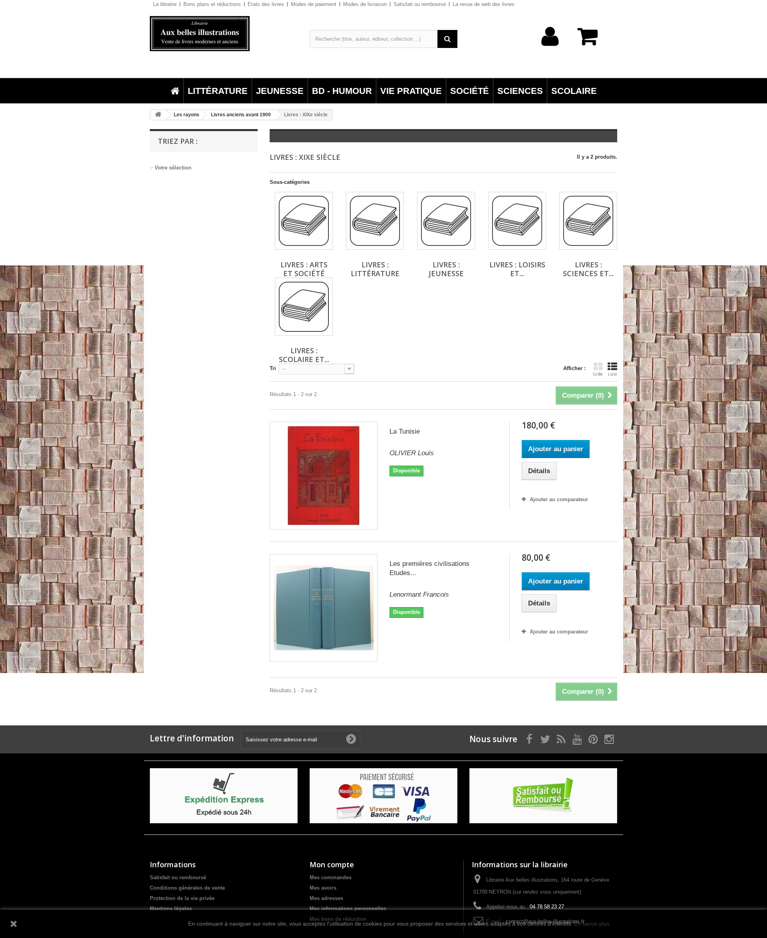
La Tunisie (404, 431)
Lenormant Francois (419, 594)
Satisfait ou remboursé (419, 4)
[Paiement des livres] (383, 796)
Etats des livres (266, 4)
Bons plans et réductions (212, 4)
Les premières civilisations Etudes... (429, 568)
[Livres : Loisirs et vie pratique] (517, 221)
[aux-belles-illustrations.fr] (224, 33)
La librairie (165, 4)
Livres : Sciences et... (588, 269)
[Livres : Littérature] (375, 221)
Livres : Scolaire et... (304, 355)
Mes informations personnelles (348, 909)
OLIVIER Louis (411, 453)
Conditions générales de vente (187, 888)
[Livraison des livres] (224, 796)
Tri (273, 368)
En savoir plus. (592, 923)
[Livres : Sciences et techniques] (588, 221)
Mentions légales (171, 909)
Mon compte (332, 864)
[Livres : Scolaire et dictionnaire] (304, 307)
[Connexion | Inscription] (550, 49)
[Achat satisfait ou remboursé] (543, 796)
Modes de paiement (313, 4)
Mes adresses (326, 898)
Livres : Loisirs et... (517, 269)
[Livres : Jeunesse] (446, 221)
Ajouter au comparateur (559, 499)
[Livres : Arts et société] (304, 221)
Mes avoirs (323, 888)
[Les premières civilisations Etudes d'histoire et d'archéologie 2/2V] (324, 608)
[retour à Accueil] (158, 115)
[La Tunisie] (324, 476)
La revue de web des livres (484, 4)
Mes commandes (331, 877)
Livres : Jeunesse (446, 269)
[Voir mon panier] (591, 40)
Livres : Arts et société (304, 269)
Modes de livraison (365, 4)
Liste (612, 374)
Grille (598, 374)
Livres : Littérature (375, 269)
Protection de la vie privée (182, 898)
